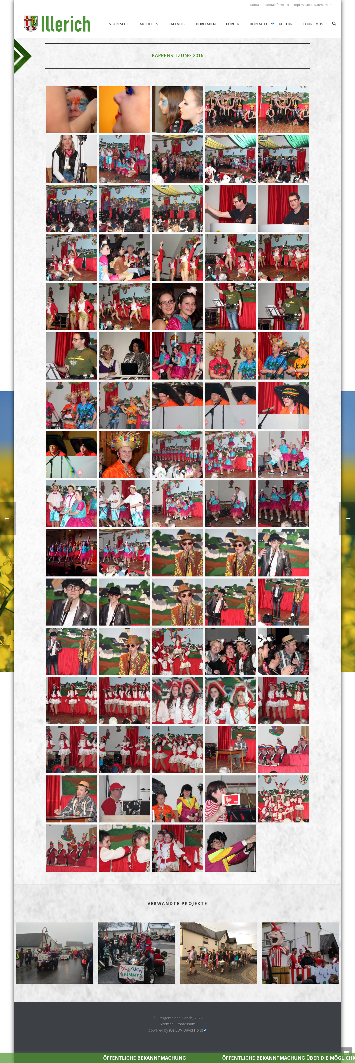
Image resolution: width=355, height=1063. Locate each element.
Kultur (285, 24)
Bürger (232, 24)
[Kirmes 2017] (218, 943)
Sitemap (167, 1023)
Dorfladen (206, 24)
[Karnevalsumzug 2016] (300, 943)
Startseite (119, 24)
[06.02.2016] (230, 306)
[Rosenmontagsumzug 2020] (54, 943)
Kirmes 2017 (218, 970)
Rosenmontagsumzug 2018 (136, 970)
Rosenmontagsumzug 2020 (54, 970)
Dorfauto (259, 24)
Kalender (177, 24)
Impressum (185, 1023)
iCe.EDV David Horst (186, 1030)
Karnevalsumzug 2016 (300, 970)
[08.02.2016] (71, 109)
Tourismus (313, 24)
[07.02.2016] (230, 109)
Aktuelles (149, 24)
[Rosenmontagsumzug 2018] (136, 943)
